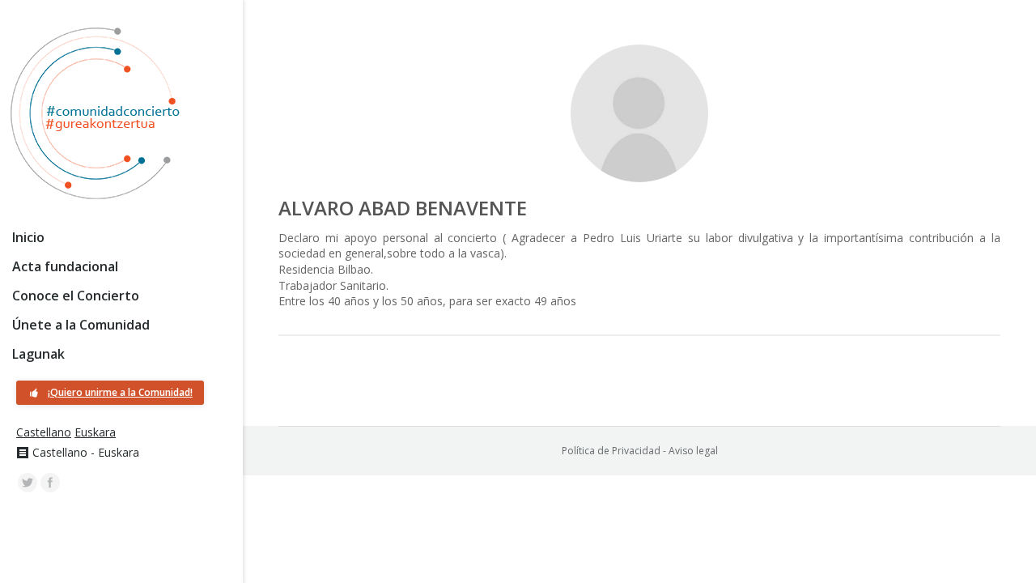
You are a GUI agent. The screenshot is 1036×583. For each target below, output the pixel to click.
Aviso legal (693, 450)
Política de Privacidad (611, 450)
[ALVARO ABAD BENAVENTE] (639, 113)
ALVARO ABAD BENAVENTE (402, 207)
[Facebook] (50, 482)
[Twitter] (27, 482)
